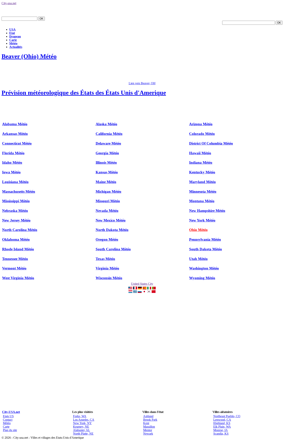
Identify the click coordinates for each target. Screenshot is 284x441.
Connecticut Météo (17, 143)
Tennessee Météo (15, 259)
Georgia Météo (107, 153)
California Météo (109, 134)
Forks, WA (79, 416)
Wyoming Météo (202, 278)
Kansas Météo (107, 172)
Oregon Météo (107, 239)
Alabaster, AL (81, 430)
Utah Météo (198, 259)
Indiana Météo (200, 162)
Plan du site (10, 430)
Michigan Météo (108, 191)
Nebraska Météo (15, 211)
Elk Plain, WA (222, 426)
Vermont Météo (14, 268)
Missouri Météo (108, 201)
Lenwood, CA (222, 419)
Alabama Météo (14, 124)
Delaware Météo (108, 143)
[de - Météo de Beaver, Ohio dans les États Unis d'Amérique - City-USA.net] (140, 288)
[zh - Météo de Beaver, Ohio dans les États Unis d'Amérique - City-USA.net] (154, 291)
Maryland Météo (202, 182)
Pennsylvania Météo (205, 239)
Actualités (15, 47)
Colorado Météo (202, 134)
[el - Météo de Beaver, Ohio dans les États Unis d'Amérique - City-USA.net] (135, 291)
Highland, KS (221, 423)
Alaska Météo (106, 124)
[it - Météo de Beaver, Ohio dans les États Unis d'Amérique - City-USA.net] (149, 288)
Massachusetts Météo (18, 191)
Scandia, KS (221, 433)
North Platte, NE (83, 433)
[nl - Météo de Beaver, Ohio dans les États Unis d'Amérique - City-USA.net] (130, 291)
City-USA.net (11, 412)
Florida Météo (13, 153)
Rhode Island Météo (18, 249)
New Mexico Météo (111, 220)
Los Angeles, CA (83, 419)
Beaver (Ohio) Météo (29, 56)
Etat (12, 33)
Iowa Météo (11, 172)
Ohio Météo (198, 230)
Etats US (8, 416)
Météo (13, 43)
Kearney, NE (81, 426)
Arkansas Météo (15, 134)
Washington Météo (204, 268)
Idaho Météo (12, 162)
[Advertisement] (72, 73)
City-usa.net (9, 3)
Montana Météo (201, 201)
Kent (146, 423)
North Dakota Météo (112, 230)
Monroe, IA (220, 430)
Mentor (147, 430)
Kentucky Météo (202, 172)
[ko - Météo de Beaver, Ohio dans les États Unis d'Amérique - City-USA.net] (149, 291)
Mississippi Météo (16, 201)
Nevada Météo (107, 211)
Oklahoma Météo (16, 239)
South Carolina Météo (113, 249)
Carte (13, 40)
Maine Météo (106, 182)
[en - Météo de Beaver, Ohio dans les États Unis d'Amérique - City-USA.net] (130, 288)
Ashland (148, 416)
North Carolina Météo (19, 230)
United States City (142, 283)
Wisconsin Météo (109, 278)
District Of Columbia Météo (211, 143)
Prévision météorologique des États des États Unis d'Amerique (84, 92)
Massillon (149, 426)
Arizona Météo (201, 124)
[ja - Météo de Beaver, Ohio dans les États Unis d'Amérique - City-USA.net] (144, 291)
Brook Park (150, 419)
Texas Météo (105, 259)
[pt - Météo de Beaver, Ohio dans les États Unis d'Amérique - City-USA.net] (154, 288)
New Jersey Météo (16, 220)
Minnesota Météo (202, 191)
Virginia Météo (107, 268)
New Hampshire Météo (207, 211)
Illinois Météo (106, 162)
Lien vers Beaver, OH (142, 83)
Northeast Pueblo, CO (226, 416)
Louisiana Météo (15, 182)
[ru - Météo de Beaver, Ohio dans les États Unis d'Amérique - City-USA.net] (140, 291)
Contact (7, 419)
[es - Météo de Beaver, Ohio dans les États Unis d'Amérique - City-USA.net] (144, 288)
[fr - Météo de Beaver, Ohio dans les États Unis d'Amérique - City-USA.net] (135, 288)
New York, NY (82, 423)
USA (12, 29)
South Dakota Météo (205, 249)
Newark (148, 433)
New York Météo (202, 220)
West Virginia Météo (18, 278)
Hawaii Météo (200, 153)
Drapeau (15, 36)
